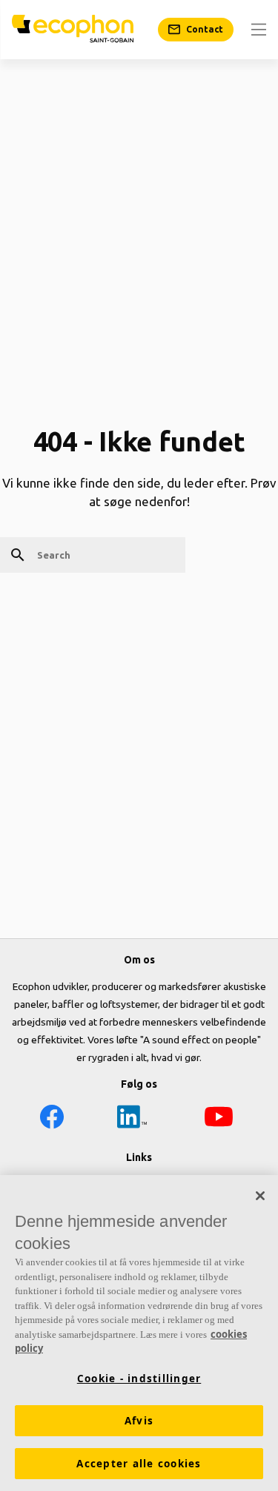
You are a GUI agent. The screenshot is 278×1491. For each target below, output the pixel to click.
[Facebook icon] (52, 1119)
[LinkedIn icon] (132, 1119)
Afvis (139, 1420)
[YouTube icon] (218, 1119)
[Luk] (260, 1195)
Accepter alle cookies (138, 1463)
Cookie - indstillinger (139, 1378)
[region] (139, 1333)
